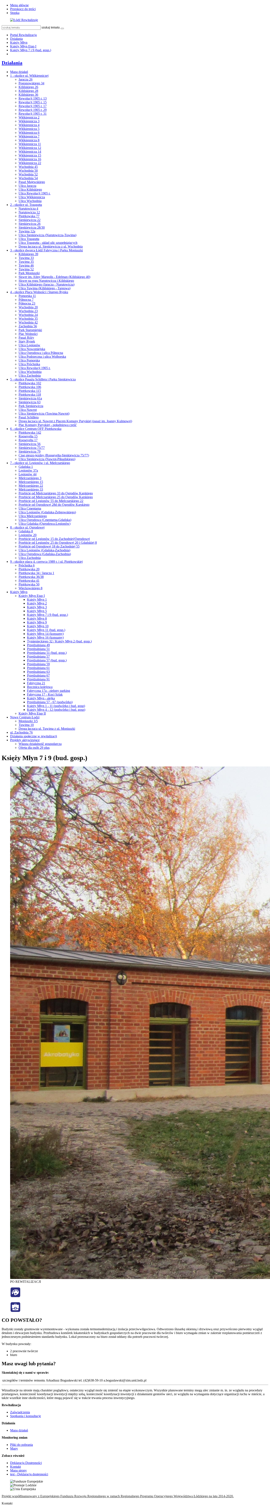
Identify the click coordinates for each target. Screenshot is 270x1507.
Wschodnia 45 (28, 167)
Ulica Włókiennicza (32, 197)
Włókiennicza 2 (29, 117)
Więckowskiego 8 (30, 588)
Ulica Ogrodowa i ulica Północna (41, 353)
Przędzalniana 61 (38, 668)
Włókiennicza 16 (30, 159)
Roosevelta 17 (28, 440)
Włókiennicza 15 (30, 155)
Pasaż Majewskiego (32, 182)
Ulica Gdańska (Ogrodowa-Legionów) (44, 523)
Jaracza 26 (25, 79)
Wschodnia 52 (28, 174)
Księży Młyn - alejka (41, 698)
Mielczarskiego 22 (31, 485)
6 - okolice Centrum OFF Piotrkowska (35, 428)
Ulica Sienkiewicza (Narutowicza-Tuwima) (47, 235)
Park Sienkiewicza (31, 406)
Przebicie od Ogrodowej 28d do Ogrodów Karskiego (54, 504)
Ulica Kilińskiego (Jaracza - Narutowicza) (46, 284)
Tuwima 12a (27, 231)
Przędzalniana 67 (38, 675)
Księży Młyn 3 (37, 607)
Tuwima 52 (26, 269)
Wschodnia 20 (28, 307)
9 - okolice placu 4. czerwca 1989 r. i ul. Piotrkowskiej (46, 561)
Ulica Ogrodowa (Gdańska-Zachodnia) (45, 554)
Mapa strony (18, 1470)
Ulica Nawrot (28, 409)
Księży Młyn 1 (37, 599)
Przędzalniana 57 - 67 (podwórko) (50, 702)
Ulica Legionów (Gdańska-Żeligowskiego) (47, 512)
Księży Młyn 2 (37, 603)
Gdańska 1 (26, 466)
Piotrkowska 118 (30, 394)
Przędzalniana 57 (38, 656)
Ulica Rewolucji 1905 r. (34, 193)
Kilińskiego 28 (28, 91)
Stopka (14, 13)
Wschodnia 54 (28, 178)
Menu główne (19, 5)
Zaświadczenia (20, 1412)
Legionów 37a (28, 470)
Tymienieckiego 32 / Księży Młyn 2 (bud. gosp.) (59, 641)
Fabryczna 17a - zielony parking (48, 690)
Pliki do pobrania (21, 1444)
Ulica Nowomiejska (32, 349)
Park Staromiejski (30, 330)
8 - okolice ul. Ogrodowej (27, 527)
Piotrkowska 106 (30, 387)
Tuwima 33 (26, 258)
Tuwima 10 (26, 725)
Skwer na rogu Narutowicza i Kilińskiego (46, 280)
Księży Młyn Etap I (23, 46)
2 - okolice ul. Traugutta (26, 204)
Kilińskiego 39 (28, 254)
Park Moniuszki (29, 273)
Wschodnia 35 (28, 318)
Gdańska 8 (26, 531)
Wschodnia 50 (28, 170)
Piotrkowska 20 (29, 569)
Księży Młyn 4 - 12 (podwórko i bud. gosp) (56, 709)
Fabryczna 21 (36, 683)
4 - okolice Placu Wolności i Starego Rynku (39, 292)
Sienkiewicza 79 (29, 451)
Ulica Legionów (29, 345)
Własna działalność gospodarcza (40, 744)
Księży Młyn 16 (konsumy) (45, 637)
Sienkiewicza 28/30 (32, 227)
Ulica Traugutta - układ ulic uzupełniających (48, 242)
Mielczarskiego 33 (31, 489)
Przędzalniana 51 (38, 649)
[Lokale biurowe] (15, 1311)
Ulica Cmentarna (30, 508)
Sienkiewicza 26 (29, 223)
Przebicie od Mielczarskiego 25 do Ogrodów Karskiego (56, 497)
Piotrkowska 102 (30, 383)
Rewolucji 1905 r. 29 (33, 110)
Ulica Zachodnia (30, 375)
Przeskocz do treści (23, 9)
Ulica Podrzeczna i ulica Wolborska (42, 356)
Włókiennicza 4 (29, 125)
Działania (16, 38)
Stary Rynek (27, 341)
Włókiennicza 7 (29, 136)
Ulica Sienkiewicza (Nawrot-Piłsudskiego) (47, 459)
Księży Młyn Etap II (32, 713)
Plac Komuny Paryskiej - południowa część (48, 425)
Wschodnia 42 (28, 322)
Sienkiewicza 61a (30, 398)
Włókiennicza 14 (30, 151)
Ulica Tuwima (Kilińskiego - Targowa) (44, 288)
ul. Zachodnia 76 (21, 732)
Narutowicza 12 (29, 212)
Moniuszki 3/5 (28, 721)
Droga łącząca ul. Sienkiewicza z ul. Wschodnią (51, 246)
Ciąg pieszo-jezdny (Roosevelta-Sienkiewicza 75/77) (54, 455)
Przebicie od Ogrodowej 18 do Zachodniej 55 (49, 546)
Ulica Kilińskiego (30, 189)
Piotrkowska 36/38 (31, 577)
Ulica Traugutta (29, 239)
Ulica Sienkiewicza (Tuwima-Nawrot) (44, 413)
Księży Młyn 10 (38, 626)
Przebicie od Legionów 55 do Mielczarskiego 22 (51, 501)
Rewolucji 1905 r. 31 (33, 113)
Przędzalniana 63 (38, 671)
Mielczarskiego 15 (31, 482)
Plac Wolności (28, 334)
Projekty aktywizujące (25, 740)
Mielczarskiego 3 (30, 478)
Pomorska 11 (27, 296)
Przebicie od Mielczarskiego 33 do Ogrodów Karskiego (56, 493)
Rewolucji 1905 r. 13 (33, 98)
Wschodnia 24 (28, 315)
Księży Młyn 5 (37, 611)
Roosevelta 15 (28, 436)
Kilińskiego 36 (28, 94)
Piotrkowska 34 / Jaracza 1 (36, 573)
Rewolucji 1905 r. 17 (33, 106)
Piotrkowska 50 (29, 584)
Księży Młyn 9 (37, 622)
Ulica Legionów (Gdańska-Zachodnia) (44, 550)
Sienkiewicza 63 (29, 402)
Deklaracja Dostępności (26, 1463)
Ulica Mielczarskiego (33, 516)
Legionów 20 (27, 535)
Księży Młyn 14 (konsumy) (45, 633)
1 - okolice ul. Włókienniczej (29, 75)
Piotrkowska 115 (30, 391)
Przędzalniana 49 (38, 645)
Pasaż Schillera (29, 417)
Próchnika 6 (27, 565)
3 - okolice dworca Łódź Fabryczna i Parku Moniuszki (46, 250)
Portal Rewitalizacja (23, 35)
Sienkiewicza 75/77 (32, 447)
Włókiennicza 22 (30, 163)
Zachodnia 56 (28, 326)
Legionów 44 (27, 474)
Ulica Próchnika (29, 364)
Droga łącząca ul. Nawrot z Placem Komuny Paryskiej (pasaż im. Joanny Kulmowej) (75, 421)
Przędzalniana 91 (38, 679)
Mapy (14, 1448)
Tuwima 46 (26, 265)
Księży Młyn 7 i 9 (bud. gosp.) (30, 50)
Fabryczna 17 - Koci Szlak (45, 694)
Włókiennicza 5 (29, 129)
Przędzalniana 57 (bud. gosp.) (47, 660)
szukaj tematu (51, 27)
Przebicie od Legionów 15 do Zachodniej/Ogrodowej (54, 539)
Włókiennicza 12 (30, 148)
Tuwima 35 (26, 261)
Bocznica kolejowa (40, 687)
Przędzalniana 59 (38, 664)
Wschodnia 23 (28, 311)
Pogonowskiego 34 (31, 83)
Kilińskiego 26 (28, 87)
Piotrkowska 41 (29, 580)
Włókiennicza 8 (29, 140)
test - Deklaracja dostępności (29, 1474)
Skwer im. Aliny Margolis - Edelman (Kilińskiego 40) (54, 277)
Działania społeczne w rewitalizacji (33, 736)
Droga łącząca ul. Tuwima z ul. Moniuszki (47, 728)
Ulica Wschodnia (30, 201)
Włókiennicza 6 (29, 132)
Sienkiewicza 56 (29, 444)
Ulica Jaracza (27, 186)
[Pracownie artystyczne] (15, 1296)
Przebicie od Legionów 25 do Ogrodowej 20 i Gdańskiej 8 (58, 542)
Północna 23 (27, 303)
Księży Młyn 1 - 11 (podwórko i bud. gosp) (56, 706)
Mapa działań (19, 72)
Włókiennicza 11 (30, 144)
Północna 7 (26, 299)
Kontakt (15, 1466)
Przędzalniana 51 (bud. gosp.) (47, 652)
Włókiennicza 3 (29, 121)
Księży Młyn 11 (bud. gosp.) (46, 630)
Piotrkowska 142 (30, 432)
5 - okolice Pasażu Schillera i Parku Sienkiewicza (43, 379)
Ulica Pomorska (29, 360)
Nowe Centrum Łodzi (24, 717)
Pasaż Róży (26, 337)
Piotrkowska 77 (29, 216)
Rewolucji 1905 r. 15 (33, 102)
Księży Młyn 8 (37, 618)
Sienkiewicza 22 (29, 220)
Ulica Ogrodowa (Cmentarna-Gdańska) (45, 520)
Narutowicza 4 (28, 208)
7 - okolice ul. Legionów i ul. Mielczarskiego (40, 463)
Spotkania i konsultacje (25, 1416)
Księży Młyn (18, 42)
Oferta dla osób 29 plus (34, 747)
